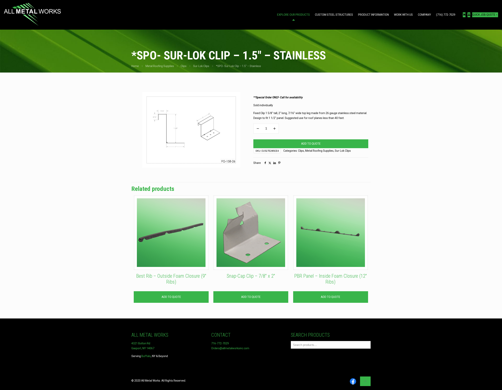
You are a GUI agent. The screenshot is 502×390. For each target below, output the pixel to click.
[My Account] (468, 14)
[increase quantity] (274, 128)
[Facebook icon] (353, 381)
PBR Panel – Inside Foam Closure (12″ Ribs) (330, 279)
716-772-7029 (220, 343)
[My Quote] (464, 14)
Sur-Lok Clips (201, 66)
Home (135, 66)
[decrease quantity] (257, 128)
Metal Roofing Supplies (160, 66)
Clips (183, 66)
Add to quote (311, 143)
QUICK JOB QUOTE (483, 14)
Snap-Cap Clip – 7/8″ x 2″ (251, 276)
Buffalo (146, 356)
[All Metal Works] (32, 14)
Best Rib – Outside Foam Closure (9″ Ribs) (171, 279)
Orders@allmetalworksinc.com (230, 348)
